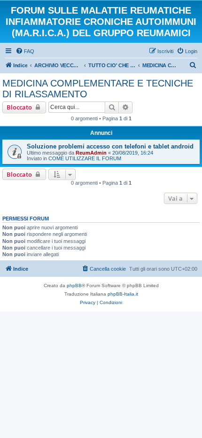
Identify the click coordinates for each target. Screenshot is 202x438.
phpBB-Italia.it (123, 294)
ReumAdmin (91, 153)
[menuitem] (25, 51)
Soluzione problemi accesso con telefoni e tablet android (110, 146)
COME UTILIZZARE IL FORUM (84, 158)
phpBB (74, 285)
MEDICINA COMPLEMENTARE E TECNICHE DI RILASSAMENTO (97, 88)
